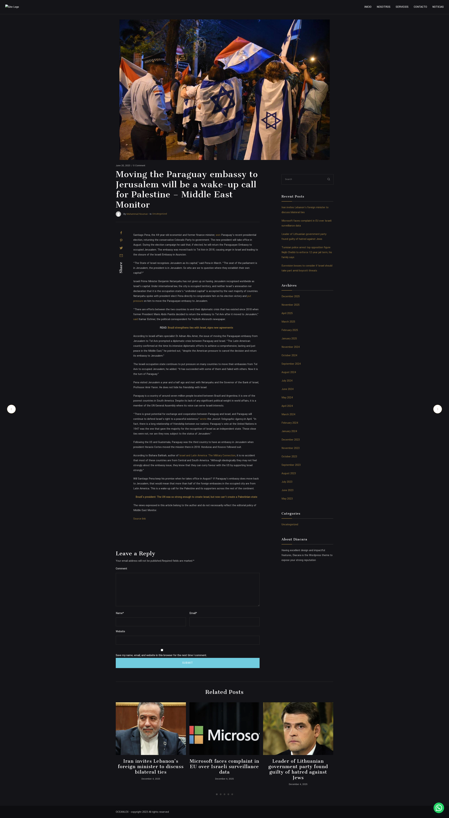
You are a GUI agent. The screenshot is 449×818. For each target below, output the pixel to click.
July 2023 (287, 482)
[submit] (328, 179)
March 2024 (288, 414)
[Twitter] (121, 248)
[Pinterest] (121, 240)
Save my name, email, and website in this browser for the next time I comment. (161, 655)
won (218, 235)
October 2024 (289, 355)
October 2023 (289, 456)
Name (120, 613)
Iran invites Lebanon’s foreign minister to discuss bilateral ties (151, 766)
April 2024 (287, 406)
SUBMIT (187, 663)
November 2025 (291, 305)
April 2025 (287, 313)
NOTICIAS (438, 7)
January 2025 (289, 338)
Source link (139, 519)
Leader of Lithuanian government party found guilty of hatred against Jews (298, 769)
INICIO (367, 7)
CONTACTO (420, 7)
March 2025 (288, 322)
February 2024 (290, 423)
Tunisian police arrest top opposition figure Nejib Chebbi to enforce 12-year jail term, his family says (307, 252)
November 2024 (291, 347)
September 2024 (291, 364)
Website (120, 631)
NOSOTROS (383, 7)
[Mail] (121, 255)
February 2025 (290, 330)
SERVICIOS (402, 7)
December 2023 (291, 440)
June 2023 (287, 490)
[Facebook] (121, 232)
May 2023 (287, 499)
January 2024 (289, 431)
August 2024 (289, 372)
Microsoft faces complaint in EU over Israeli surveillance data (224, 766)
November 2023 (291, 448)
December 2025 (291, 296)
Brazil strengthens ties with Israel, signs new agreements (200, 328)
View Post (151, 728)
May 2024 (287, 397)
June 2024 (288, 389)
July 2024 (287, 381)
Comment (121, 568)
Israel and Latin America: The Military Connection (207, 455)
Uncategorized (290, 524)
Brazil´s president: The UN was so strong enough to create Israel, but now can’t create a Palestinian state (196, 497)
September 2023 (291, 465)
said (135, 319)
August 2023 (289, 473)
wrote (203, 419)
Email (193, 613)
